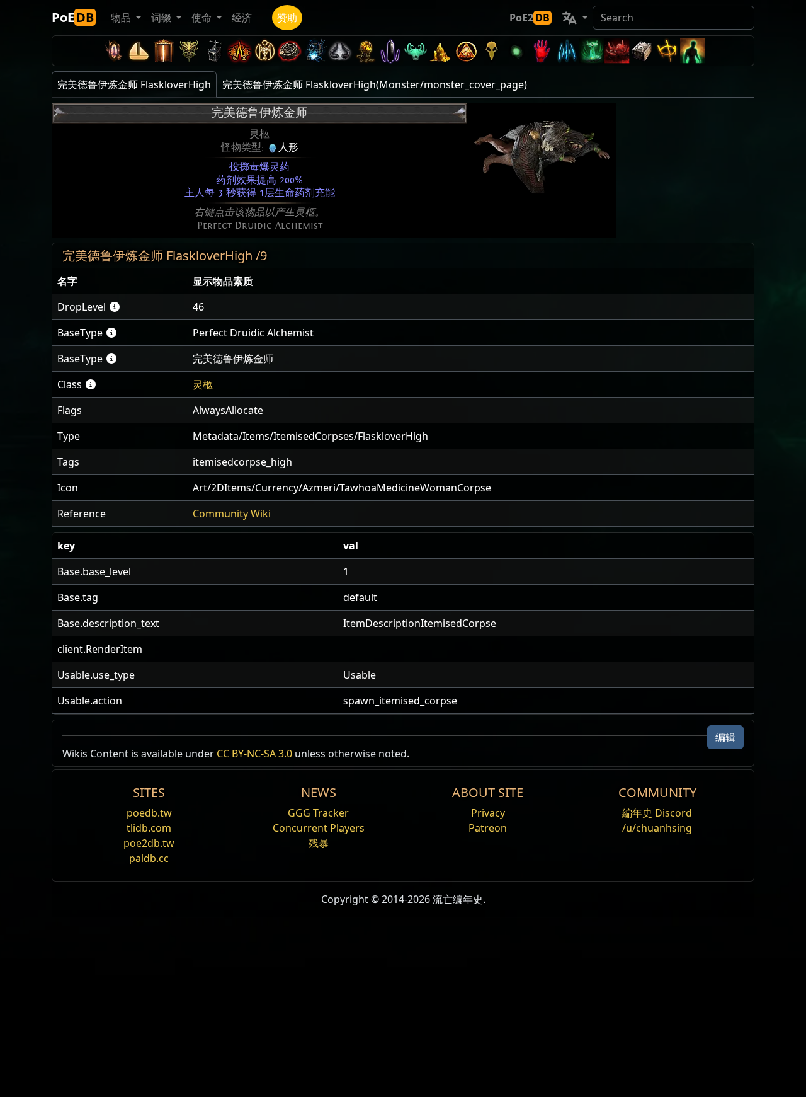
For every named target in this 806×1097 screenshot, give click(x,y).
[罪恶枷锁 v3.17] (189, 50)
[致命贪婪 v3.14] (239, 50)
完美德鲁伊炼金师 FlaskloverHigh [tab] (134, 84)
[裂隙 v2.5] (541, 50)
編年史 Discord (657, 813)
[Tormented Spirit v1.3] (591, 50)
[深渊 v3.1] (516, 50)
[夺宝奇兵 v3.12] (289, 50)
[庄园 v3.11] (314, 50)
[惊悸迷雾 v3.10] (340, 50)
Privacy (488, 813)
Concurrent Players (319, 828)
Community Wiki (232, 513)
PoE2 (529, 18)
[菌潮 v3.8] (365, 50)
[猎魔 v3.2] (491, 50)
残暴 (319, 843)
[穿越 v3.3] (466, 50)
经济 (242, 18)
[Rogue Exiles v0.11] (692, 50)
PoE (73, 17)
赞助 (287, 18)
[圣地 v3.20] (163, 50)
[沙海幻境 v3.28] (113, 50)
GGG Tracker (318, 813)
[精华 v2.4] (566, 50)
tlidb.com (149, 828)
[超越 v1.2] (617, 50)
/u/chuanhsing (657, 828)
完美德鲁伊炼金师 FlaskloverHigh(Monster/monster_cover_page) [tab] (374, 84)
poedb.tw (149, 813)
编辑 (725, 737)
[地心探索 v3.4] (440, 50)
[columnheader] (120, 281)
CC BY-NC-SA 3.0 (254, 754)
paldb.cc (149, 858)
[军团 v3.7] (390, 50)
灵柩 (203, 384)
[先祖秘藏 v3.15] (214, 50)
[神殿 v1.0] (667, 50)
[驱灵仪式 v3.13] (264, 50)
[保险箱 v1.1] (642, 50)
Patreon (487, 828)
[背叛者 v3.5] (415, 50)
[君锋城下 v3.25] (138, 50)
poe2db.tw (148, 843)
